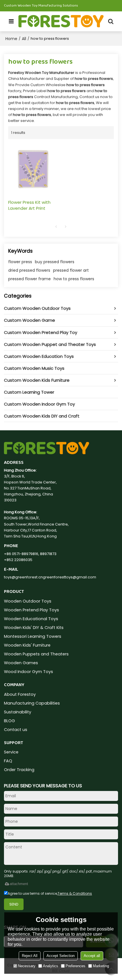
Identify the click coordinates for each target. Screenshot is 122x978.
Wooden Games (21, 663)
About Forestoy (20, 694)
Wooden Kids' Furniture (27, 645)
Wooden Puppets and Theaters (36, 654)
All (24, 38)
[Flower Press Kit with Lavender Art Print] (33, 169)
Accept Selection (61, 956)
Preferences (75, 966)
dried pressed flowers (29, 270)
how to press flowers (74, 279)
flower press (20, 262)
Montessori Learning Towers (32, 636)
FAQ (8, 761)
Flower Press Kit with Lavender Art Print (29, 205)
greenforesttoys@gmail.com (69, 577)
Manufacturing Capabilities (32, 703)
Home (11, 38)
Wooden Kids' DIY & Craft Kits (34, 627)
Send (13, 904)
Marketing (101, 966)
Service (11, 752)
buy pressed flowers (54, 262)
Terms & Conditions (75, 893)
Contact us (15, 729)
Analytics (50, 966)
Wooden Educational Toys (31, 619)
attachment (19, 884)
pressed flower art (71, 270)
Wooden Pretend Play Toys (31, 610)
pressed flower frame (29, 279)
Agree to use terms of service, (50, 893)
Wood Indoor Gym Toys (28, 671)
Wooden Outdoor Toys (27, 601)
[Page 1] (56, 226)
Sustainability (17, 712)
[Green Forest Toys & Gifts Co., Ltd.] (61, 21)
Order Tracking (19, 770)
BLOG (9, 721)
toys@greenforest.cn (23, 577)
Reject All (29, 956)
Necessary (26, 966)
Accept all (92, 956)
